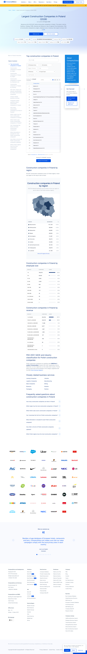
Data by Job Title (57, 571)
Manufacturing (48, 381)
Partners (67, 584)
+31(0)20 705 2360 (12, 577)
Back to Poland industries (14, 55)
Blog (67, 574)
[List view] (57, 80)
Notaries (46, 386)
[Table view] (53, 80)
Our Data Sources (69, 580)
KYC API (29, 594)
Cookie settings (59, 649)
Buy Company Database (71, 596)
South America (30, 616)
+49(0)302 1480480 (12, 589)
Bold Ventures (30, 584)
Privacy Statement (70, 586)
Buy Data (49, 2)
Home (10, 10)
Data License (43, 580)
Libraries (46, 378)
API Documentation (31, 598)
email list (71, 76)
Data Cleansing (43, 584)
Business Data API (44, 582)
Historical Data (43, 588)
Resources (41, 2)
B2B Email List (69, 600)
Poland (13, 10)
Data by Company (57, 584)
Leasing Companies (31, 378)
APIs (35, 2)
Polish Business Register (37, 370)
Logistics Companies (31, 381)
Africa (28, 620)
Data (29, 2)
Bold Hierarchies (31, 582)
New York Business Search (72, 628)
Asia (28, 614)
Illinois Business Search (71, 626)
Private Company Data (45, 574)
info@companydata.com (13, 575)
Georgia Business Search (71, 624)
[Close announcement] (85, 5)
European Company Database (72, 602)
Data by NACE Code (57, 582)
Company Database (44, 571)
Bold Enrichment (31, 580)
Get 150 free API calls (61, 5)
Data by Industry (57, 576)
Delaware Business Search (72, 620)
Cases (67, 578)
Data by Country (57, 574)
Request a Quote (69, 610)
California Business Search (72, 618)
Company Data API (44, 592)
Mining (46, 383)
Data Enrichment (43, 578)
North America (30, 607)
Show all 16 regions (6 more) (43, 253)
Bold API (29, 574)
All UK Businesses (70, 604)
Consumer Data (56, 586)
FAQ (66, 571)
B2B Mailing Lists (69, 606)
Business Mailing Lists (45, 586)
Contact (67, 576)
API (44, 29)
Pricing (55, 2)
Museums (28, 386)
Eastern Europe (30, 609)
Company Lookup (69, 582)
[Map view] (59, 80)
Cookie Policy (69, 588)
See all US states (69, 631)
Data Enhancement (44, 576)
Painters (46, 389)
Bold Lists (29, 571)
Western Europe (30, 605)
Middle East (29, 618)
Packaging (29, 389)
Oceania (29, 612)
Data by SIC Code (57, 580)
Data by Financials (57, 578)
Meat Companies (30, 383)
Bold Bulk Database (31, 576)
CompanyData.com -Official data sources (38, 154)
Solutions (23, 2)
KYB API (29, 596)
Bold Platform (30, 578)
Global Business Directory (71, 598)
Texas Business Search (71, 622)
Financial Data (43, 590)
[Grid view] (55, 80)
